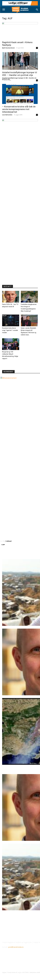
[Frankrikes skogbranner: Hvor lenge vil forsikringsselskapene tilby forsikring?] (29, 297)
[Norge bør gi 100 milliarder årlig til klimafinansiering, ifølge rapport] (10, 344)
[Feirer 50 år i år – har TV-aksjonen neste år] (10, 297)
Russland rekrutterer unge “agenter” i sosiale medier (10, 330)
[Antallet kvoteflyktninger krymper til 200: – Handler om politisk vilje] (20, 61)
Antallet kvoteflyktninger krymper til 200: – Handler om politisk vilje (19, 73)
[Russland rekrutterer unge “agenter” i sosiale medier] (10, 320)
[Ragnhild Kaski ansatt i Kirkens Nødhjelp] (20, 31)
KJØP (3, 544)
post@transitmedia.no (16, 947)
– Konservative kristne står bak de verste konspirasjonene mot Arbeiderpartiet (19, 109)
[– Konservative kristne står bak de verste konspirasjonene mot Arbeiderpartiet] (20, 94)
